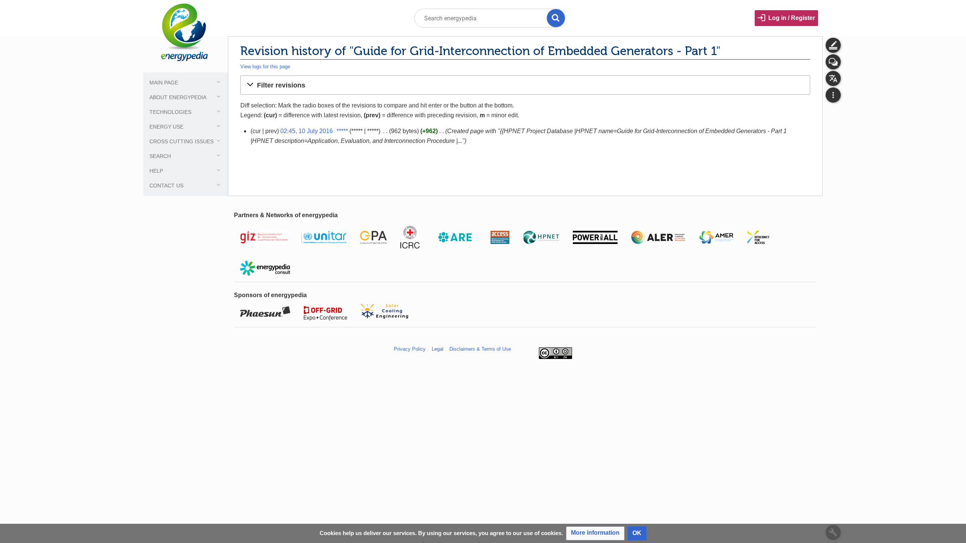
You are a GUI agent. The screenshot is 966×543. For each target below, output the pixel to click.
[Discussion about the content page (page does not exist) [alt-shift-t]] (833, 61)
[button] (525, 85)
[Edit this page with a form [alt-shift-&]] (833, 45)
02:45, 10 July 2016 (306, 131)
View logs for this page (265, 66)
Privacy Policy (410, 349)
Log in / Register (791, 18)
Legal (437, 349)
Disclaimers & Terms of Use (480, 349)
